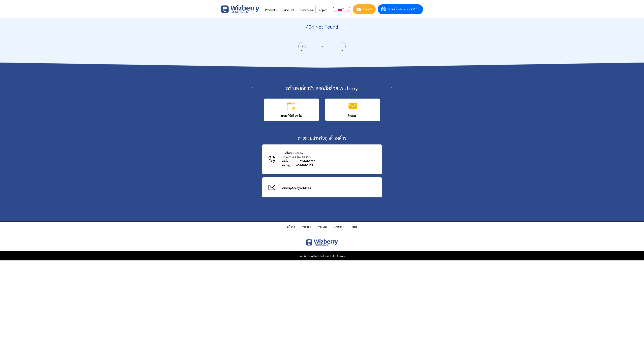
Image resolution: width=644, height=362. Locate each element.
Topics (353, 226)
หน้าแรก (291, 226)
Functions (338, 226)
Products (306, 226)
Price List (322, 226)
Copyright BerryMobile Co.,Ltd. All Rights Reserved (322, 255)
